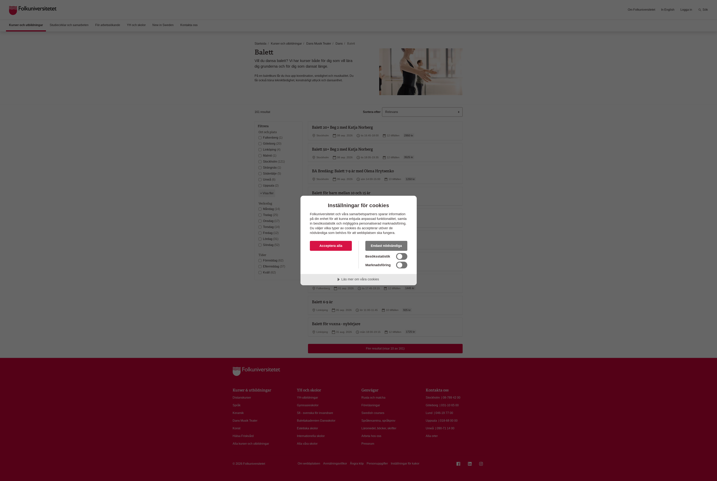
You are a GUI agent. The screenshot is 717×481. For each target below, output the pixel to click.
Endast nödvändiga (386, 246)
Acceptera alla (330, 246)
